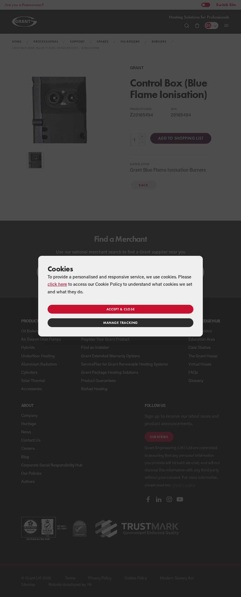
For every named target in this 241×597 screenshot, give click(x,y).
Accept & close (120, 309)
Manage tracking (120, 322)
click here (57, 284)
